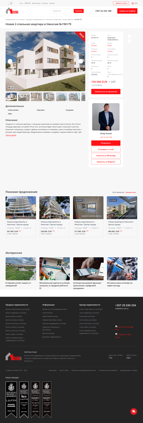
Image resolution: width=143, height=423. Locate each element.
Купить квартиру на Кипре (16, 313)
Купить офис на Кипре (14, 334)
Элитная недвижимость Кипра (54, 323)
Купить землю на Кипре (15, 327)
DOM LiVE (28, 3)
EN (136, 3)
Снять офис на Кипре (87, 327)
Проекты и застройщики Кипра (54, 309)
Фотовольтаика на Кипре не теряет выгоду (119, 284)
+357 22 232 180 (103, 10)
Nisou (109, 45)
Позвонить (106, 143)
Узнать (94, 51)
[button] (81, 61)
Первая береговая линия (52, 320)
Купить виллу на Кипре (15, 320)
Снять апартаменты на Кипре (91, 309)
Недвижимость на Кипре (15, 19)
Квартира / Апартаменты (63, 19)
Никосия (49, 19)
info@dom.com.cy (121, 308)
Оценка (52, 3)
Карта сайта (64, 370)
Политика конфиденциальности (83, 370)
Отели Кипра (47, 313)
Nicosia (94, 45)
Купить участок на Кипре (15, 331)
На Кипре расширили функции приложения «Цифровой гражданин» (87, 286)
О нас (21, 3)
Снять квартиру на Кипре (89, 313)
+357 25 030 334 (125, 305)
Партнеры (53, 370)
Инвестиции (36, 3)
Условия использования (108, 370)
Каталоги (45, 3)
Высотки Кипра (48, 333)
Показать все (130, 192)
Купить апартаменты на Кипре (18, 309)
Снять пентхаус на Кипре (89, 323)
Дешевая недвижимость (51, 337)
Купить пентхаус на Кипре (16, 323)
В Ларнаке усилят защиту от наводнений (18, 284)
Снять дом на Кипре (87, 316)
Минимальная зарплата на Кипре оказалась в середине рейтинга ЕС (54, 286)
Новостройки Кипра (50, 316)
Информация (48, 305)
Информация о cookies (128, 370)
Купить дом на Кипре (14, 316)
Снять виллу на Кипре (88, 320)
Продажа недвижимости (35, 19)
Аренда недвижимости (89, 305)
